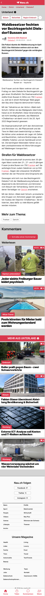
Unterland (20, 7)
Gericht (24, 189)
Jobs (5, 572)
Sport (5, 509)
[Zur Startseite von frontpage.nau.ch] (22, 3)
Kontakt (26, 572)
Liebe (5, 546)
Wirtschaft (27, 513)
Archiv (5, 528)
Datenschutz (7, 576)
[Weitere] (40, 17)
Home (4, 7)
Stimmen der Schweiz (31, 520)
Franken (38, 97)
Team (26, 569)
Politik (26, 505)
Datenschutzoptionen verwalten (12, 579)
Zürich (11, 7)
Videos (5, 517)
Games (5, 520)
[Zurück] (1, 2)
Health (5, 542)
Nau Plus (27, 517)
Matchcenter (28, 509)
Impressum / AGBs (30, 576)
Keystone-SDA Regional (17, 38)
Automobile (7, 558)
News (5, 505)
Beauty (5, 561)
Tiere (5, 554)
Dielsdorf (30, 7)
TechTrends (28, 558)
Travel (26, 554)
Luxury (26, 546)
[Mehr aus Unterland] (22, 338)
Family (5, 550)
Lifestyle (6, 524)
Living (26, 542)
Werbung (6, 569)
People (5, 513)
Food (25, 550)
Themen (27, 524)
